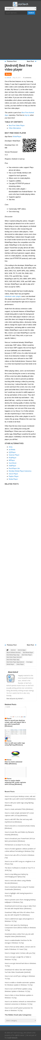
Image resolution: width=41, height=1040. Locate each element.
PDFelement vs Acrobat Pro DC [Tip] (17, 845)
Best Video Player (27, 655)
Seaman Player (14, 455)
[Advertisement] (20, 37)
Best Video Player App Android (15, 662)
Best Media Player (28, 652)
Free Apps (29, 662)
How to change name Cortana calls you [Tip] (20, 953)
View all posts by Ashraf (15, 698)
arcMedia (12, 449)
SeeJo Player (13, 474)
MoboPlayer (17, 136)
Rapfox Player (14, 476)
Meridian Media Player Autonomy (20, 471)
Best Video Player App (13, 659)
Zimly (11, 447)
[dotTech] (20, 5)
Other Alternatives (15, 128)
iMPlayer (12, 460)
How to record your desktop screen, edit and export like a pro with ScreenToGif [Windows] (15, 723)
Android (13, 650)
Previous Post (12, 61)
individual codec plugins (13, 296)
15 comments (27, 78)
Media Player (13, 479)
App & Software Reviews (13, 652)
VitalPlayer (12, 466)
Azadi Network (12, 1038)
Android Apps (22, 650)
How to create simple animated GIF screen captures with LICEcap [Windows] (15, 782)
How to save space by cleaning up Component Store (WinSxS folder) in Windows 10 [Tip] (20, 927)
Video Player (20, 664)
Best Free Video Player (17, 125)
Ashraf (9, 78)
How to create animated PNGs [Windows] (13, 763)
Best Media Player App (13, 655)
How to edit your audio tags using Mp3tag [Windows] (15, 744)
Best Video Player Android (14, 657)
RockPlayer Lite (14, 468)
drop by (27, 115)
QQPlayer (12, 452)
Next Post (30, 61)
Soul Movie (12, 463)
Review (8, 74)
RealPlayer (12, 458)
